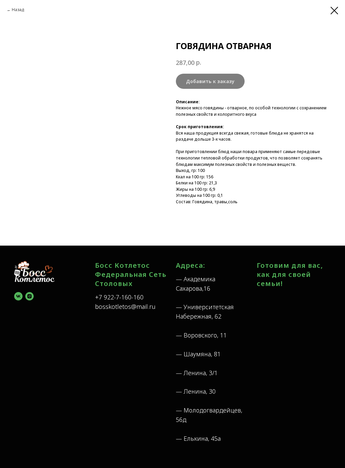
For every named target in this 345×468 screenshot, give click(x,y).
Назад (18, 9)
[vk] (18, 296)
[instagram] (29, 296)
